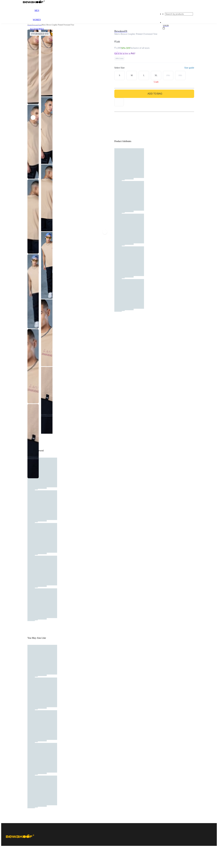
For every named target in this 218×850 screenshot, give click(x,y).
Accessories (37, 29)
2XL (168, 75)
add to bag (155, 93)
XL (156, 75)
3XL (180, 75)
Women (37, 20)
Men (37, 10)
